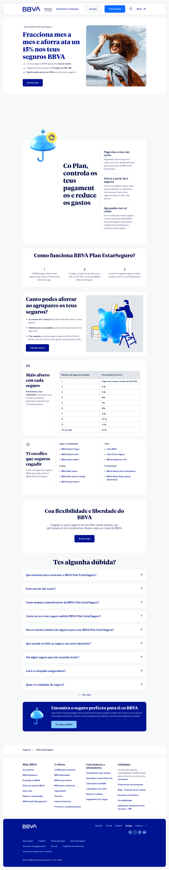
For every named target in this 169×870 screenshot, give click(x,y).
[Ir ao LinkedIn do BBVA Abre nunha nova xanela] (140, 832)
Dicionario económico (128, 795)
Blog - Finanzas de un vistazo (132, 790)
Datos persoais (58, 841)
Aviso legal (28, 841)
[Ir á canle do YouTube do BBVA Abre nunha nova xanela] (144, 832)
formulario (123, 779)
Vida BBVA (112, 449)
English (118, 826)
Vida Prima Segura (116, 454)
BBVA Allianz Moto (70, 459)
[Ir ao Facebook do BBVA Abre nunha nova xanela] (130, 832)
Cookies (42, 841)
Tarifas (54, 846)
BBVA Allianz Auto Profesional (121, 471)
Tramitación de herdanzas (130, 784)
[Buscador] (131, 9)
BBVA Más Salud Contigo (73, 476)
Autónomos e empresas (67, 9)
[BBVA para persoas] (31, 9)
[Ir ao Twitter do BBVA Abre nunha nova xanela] (135, 832)
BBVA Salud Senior (70, 482)
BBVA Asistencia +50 (117, 459)
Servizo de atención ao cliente (37, 851)
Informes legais (77, 841)
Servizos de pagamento (34, 846)
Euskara (139, 826)
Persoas (48, 9)
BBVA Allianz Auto (70, 454)
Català (109, 826)
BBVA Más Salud (69, 471)
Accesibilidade (125, 800)
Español (98, 826)
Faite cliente (115, 9)
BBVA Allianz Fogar (70, 449)
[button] (92, 9)
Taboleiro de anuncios (73, 846)
